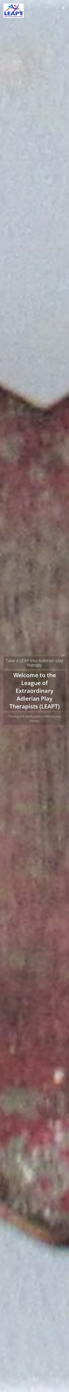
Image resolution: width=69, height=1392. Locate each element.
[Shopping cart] (57, 7)
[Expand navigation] (62, 7)
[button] (35, 1380)
